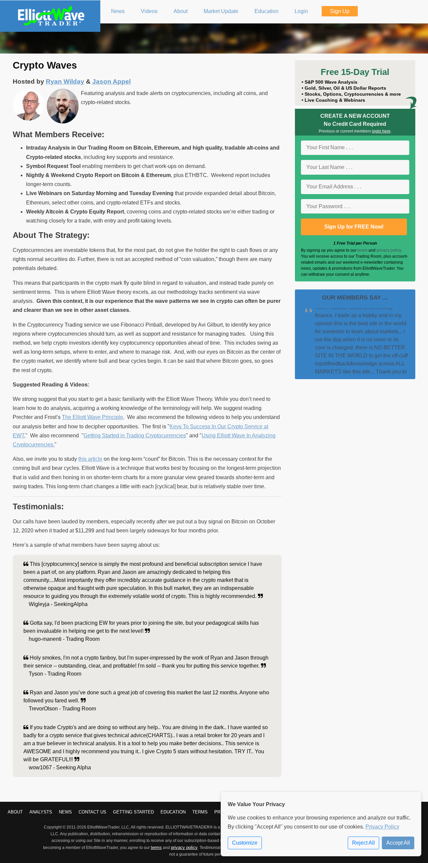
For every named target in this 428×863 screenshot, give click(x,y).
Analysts (40, 811)
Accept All (398, 843)
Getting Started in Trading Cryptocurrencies (135, 435)
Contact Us (92, 811)
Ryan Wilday (65, 81)
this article (90, 459)
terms (362, 250)
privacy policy (389, 250)
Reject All (363, 843)
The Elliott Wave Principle (92, 417)
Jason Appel (111, 81)
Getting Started (133, 811)
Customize (244, 843)
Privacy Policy (382, 827)
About (15, 811)
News (65, 811)
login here (381, 131)
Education (173, 811)
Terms (200, 811)
